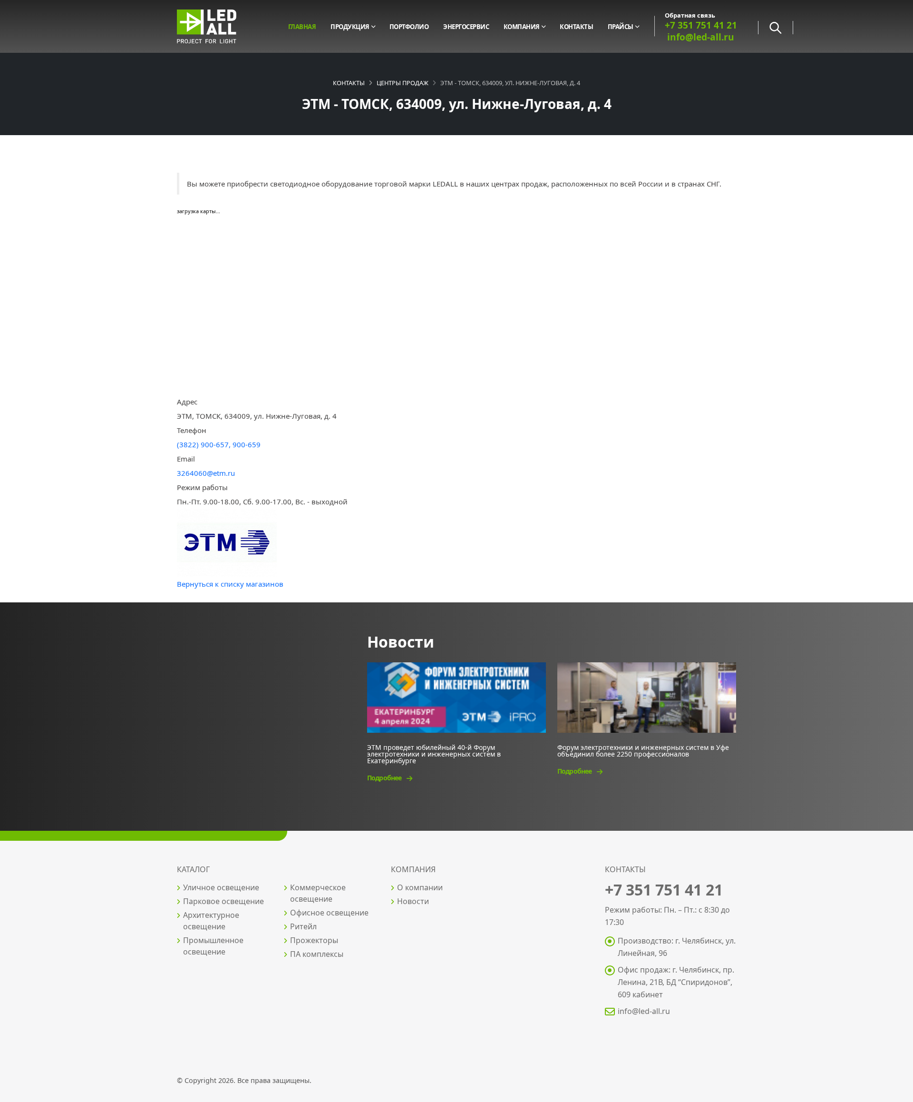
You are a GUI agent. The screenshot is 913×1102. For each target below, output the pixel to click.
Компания (522, 26)
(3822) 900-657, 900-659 (219, 444)
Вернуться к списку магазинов (230, 584)
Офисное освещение (329, 912)
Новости (413, 901)
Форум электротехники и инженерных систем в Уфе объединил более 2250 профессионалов (643, 750)
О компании (420, 887)
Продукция (349, 26)
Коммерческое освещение (318, 893)
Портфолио (409, 26)
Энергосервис (466, 26)
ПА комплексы (316, 954)
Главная (302, 26)
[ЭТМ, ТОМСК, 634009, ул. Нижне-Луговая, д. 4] (227, 542)
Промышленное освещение (213, 946)
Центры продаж (402, 83)
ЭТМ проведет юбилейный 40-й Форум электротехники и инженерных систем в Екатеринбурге (434, 753)
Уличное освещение (221, 887)
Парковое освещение (223, 901)
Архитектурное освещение (211, 921)
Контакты (576, 26)
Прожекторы (314, 940)
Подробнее (385, 777)
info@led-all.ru (644, 1011)
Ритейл (303, 926)
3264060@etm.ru (206, 473)
